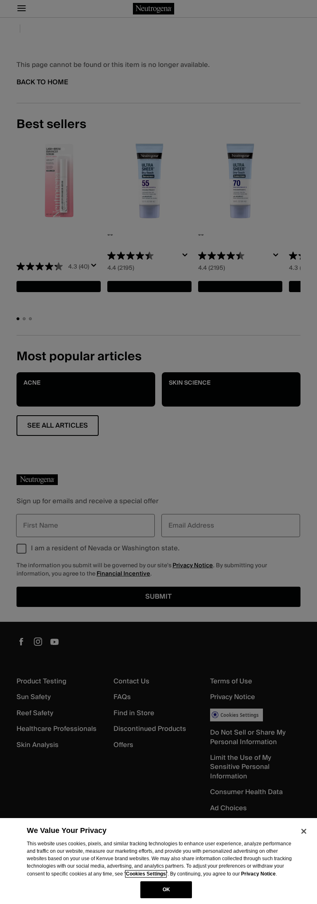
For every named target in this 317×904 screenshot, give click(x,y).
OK (166, 889)
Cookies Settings (146, 874)
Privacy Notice (258, 874)
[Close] (304, 831)
